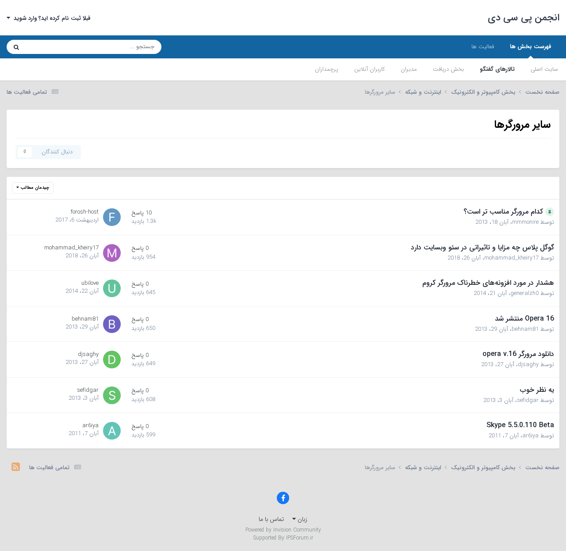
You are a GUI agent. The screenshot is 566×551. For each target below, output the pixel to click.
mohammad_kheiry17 (511, 258)
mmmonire (525, 222)
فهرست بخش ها (530, 46)
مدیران (409, 69)
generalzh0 (524, 293)
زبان (301, 519)
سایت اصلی (544, 69)
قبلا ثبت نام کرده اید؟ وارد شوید (50, 18)
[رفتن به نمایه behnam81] (112, 324)
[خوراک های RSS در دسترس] (16, 468)
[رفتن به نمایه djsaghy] (112, 359)
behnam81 (525, 329)
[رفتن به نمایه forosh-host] (112, 217)
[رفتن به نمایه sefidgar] (112, 395)
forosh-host (85, 212)
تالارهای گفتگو (497, 69)
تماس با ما (271, 519)
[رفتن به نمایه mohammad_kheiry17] (112, 253)
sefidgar (528, 400)
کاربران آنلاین (369, 69)
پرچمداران (326, 69)
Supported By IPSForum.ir (283, 538)
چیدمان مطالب (34, 187)
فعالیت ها (482, 46)
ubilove (90, 283)
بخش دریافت (448, 69)
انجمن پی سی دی (524, 17)
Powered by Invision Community (283, 530)
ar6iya (530, 435)
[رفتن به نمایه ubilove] (112, 288)
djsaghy (528, 364)
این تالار (46, 46)
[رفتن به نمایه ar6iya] (112, 431)
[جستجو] (16, 47)
